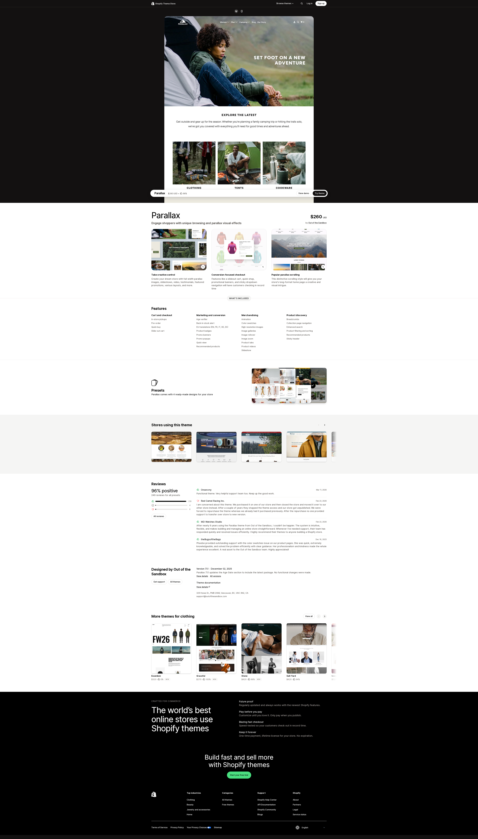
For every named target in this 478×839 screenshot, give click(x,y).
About (296, 800)
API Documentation (266, 804)
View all (309, 616)
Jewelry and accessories (198, 809)
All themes (175, 582)
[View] (171, 447)
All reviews (158, 516)
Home (189, 814)
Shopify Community (266, 809)
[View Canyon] (266, 385)
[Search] (302, 3)
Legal (295, 809)
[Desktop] (236, 11)
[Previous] (319, 425)
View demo (303, 193)
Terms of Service (159, 827)
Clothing (191, 800)
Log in (309, 3)
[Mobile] (242, 11)
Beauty (190, 804)
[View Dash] (281, 385)
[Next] (325, 425)
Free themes (228, 804)
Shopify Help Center (267, 800)
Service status (299, 814)
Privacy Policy (177, 827)
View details (202, 576)
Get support (159, 582)
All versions (215, 576)
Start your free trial (239, 775)
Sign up (321, 3)
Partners (297, 804)
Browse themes (283, 3)
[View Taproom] (297, 385)
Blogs (260, 814)
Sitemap (218, 827)
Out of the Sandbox (317, 223)
